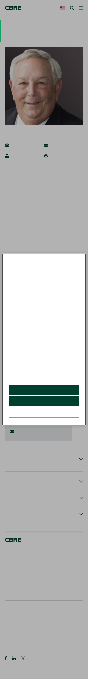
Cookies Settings (44, 412)
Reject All (44, 401)
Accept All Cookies (44, 389)
